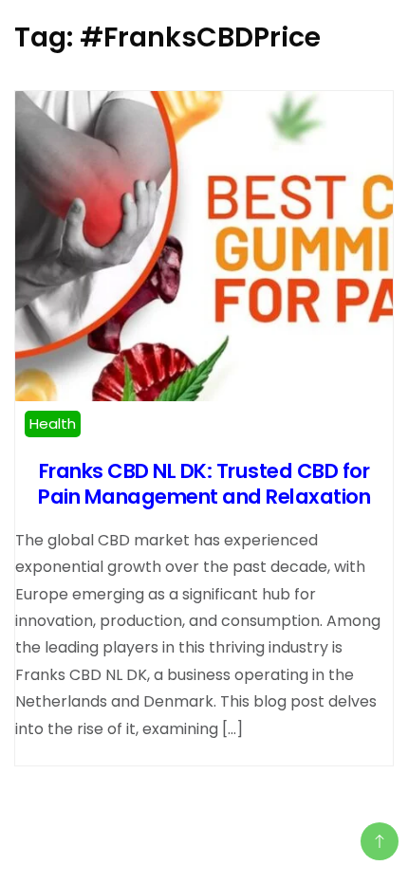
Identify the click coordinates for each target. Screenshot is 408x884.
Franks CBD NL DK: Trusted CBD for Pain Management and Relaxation (204, 483)
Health (52, 423)
